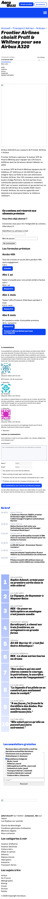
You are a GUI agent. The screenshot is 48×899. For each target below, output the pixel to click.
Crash (4, 886)
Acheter (7, 268)
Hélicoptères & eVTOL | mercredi (21, 766)
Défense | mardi (14, 764)
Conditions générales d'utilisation (16, 828)
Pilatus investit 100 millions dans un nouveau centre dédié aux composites (27, 561)
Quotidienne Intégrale (17, 759)
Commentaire (6, 443)
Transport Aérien (7, 57)
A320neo (4, 69)
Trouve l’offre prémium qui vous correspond (18, 332)
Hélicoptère (6, 860)
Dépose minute (7, 857)
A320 (3, 67)
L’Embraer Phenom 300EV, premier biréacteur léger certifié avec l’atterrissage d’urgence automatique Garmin (27, 518)
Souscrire (8, 289)
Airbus (3, 71)
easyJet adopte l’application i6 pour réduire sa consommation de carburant (28, 553)
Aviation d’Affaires (9, 844)
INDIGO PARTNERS (7, 75)
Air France (6, 878)
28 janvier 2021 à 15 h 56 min (10, 396)
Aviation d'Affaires (16, 512)
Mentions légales (8, 831)
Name (3, 463)
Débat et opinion (8, 852)
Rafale (4, 891)
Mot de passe (8, 238)
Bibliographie (7, 881)
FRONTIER (4, 73)
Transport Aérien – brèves (29, 28)
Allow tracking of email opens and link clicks (17, 474)
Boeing (4, 883)
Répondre (6, 382)
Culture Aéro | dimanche (18, 775)
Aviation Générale (16, 524)
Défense (5, 854)
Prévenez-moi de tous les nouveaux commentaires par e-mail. (23, 477)
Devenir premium (26, 4)
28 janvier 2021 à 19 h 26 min (10, 422)
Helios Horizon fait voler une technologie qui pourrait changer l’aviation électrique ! (25, 528)
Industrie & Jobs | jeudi (17, 768)
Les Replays (6, 821)
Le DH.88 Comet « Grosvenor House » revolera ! (26, 546)
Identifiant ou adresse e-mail (15, 231)
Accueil (5, 28)
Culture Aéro (7, 849)
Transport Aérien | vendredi (19, 771)
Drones (4, 888)
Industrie (13, 557)
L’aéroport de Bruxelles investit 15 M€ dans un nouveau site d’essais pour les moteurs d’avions (27, 538)
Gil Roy (42, 57)
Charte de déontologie (11, 825)
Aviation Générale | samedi (19, 773)
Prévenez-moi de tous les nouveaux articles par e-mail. (21, 481)
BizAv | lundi (12, 761)
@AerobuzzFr (7, 816)
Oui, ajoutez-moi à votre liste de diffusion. (16, 471)
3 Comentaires (6, 62)
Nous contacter (8, 833)
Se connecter (40, 4)
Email (3, 467)
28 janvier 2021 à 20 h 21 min (10, 376)
